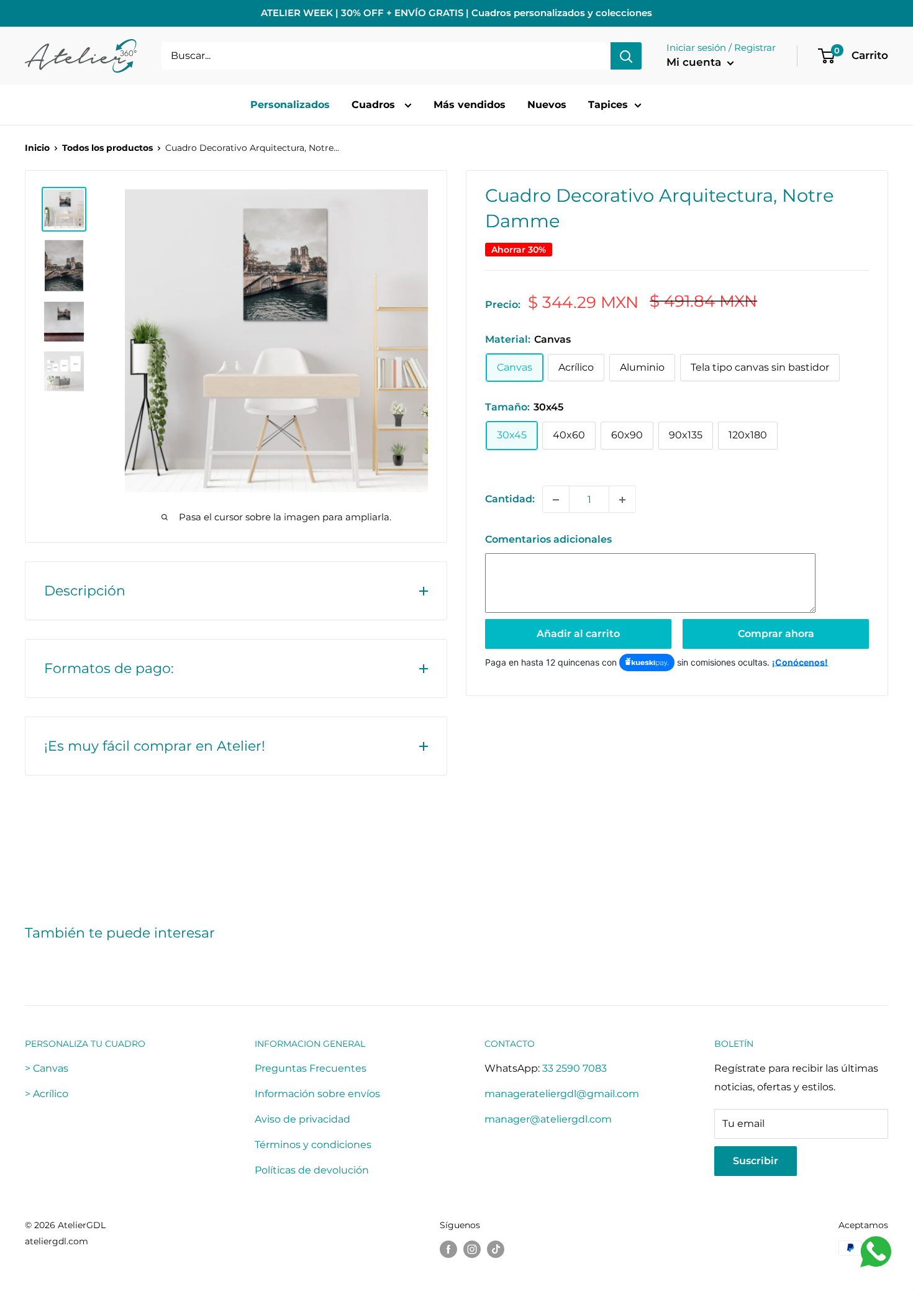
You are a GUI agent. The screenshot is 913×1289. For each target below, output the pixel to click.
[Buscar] (626, 56)
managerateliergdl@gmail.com (561, 1094)
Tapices (608, 105)
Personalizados (290, 105)
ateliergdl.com (56, 1241)
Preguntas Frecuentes (310, 1068)
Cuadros (375, 105)
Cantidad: (510, 499)
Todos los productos (107, 147)
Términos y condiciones (313, 1145)
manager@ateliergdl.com (548, 1119)
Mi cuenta (695, 62)
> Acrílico (46, 1094)
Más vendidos (470, 105)
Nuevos (546, 105)
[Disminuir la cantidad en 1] (556, 500)
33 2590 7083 (574, 1068)
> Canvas (46, 1068)
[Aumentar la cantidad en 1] (622, 500)
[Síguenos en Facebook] (448, 1249)
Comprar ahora (776, 634)
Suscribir (755, 1161)
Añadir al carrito (578, 634)
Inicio (37, 147)
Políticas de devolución (312, 1170)
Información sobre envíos (317, 1094)
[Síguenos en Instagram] (472, 1249)
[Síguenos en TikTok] (495, 1249)
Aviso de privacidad (302, 1119)
